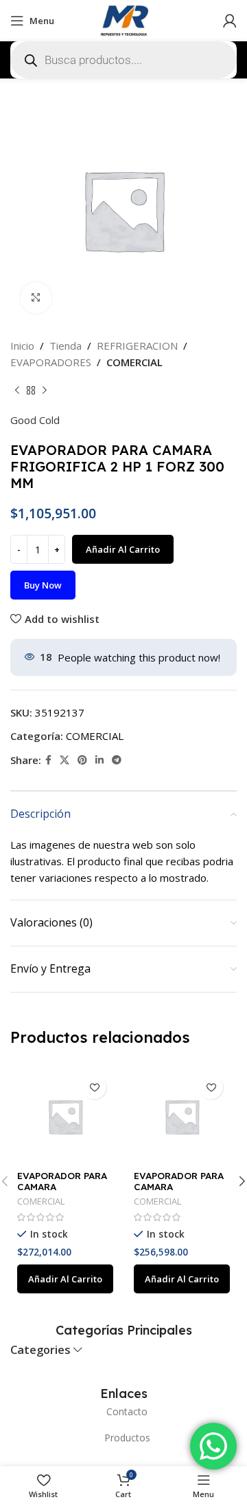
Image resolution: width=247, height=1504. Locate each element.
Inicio (22, 345)
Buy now (43, 585)
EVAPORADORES (50, 362)
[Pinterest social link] (82, 760)
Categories (40, 1350)
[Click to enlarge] (36, 297)
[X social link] (64, 760)
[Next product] (44, 391)
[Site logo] (123, 19)
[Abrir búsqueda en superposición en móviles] (123, 59)
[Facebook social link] (48, 760)
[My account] (230, 20)
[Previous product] (17, 391)
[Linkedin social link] (99, 760)
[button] (65, 1278)
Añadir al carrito (123, 549)
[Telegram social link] (117, 760)
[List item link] (123, 1411)
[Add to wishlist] (94, 1087)
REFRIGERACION (137, 345)
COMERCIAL (134, 362)
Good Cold (35, 420)
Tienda (65, 345)
